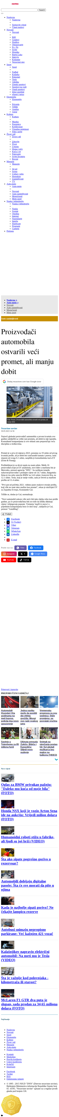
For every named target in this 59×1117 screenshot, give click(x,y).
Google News (40, 554)
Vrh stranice (9, 1025)
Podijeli (8, 514)
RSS (9, 1076)
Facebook (15, 519)
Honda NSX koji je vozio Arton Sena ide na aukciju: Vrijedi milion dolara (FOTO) (29, 815)
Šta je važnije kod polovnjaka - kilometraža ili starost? (24, 980)
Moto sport (11, 312)
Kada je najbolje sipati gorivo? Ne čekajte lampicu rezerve (27, 909)
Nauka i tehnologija (15, 201)
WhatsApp (16, 531)
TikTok (26, 560)
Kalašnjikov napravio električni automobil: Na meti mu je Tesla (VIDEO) (25, 956)
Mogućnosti (12, 310)
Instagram (11, 554)
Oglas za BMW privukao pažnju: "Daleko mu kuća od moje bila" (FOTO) (26, 789)
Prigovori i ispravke (9, 689)
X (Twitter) (16, 522)
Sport (9, 64)
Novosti (10, 30)
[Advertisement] (29, 264)
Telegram (15, 528)
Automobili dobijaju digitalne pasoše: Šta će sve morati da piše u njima (27, 885)
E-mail (14, 540)
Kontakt (10, 1054)
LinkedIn (15, 534)
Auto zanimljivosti (15, 307)
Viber (13, 525)
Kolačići (10, 1064)
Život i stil (11, 134)
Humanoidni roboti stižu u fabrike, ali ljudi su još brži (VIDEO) (27, 839)
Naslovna (11, 17)
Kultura (10, 114)
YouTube (10, 560)
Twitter (10, 1074)
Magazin (10, 161)
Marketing (11, 1057)
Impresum (11, 1067)
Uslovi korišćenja (14, 1062)
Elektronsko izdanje (15, 1079)
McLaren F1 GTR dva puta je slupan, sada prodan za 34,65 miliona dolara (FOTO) (29, 1004)
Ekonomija (11, 97)
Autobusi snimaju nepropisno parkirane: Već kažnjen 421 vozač (27, 932)
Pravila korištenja (14, 1059)
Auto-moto (11, 184)
